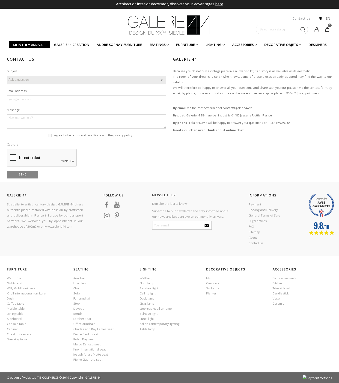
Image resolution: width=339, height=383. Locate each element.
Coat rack (212, 283)
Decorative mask (284, 278)
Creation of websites (21, 377)
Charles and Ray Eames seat (93, 329)
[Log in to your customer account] (316, 29)
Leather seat (82, 319)
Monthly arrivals (29, 44)
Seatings (157, 44)
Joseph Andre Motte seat (90, 354)
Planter (211, 293)
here (219, 3)
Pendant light (149, 288)
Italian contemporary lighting (159, 324)
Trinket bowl (281, 288)
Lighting (213, 44)
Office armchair (84, 324)
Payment (255, 204)
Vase (276, 298)
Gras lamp (147, 303)
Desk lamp (147, 298)
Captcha (12, 144)
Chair (77, 288)
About (253, 237)
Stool (76, 303)
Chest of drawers (19, 334)
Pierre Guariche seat (87, 359)
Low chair (79, 283)
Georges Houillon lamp (156, 308)
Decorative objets (281, 44)
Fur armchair (82, 298)
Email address (17, 91)
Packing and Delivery (263, 210)
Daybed (78, 308)
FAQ (251, 226)
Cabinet (12, 329)
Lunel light (147, 319)
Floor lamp (147, 283)
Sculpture (213, 288)
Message (13, 110)
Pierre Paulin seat (85, 334)
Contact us (256, 243)
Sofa (76, 293)
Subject (12, 71)
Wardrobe (14, 278)
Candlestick (281, 293)
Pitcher (277, 283)
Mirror (210, 278)
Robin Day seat (84, 339)
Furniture (185, 44)
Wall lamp (146, 278)
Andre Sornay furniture (119, 44)
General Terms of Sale (264, 215)
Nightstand (14, 283)
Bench (77, 314)
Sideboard (14, 319)
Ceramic (278, 303)
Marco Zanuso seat (87, 344)
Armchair (79, 278)
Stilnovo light (149, 314)
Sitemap (254, 232)
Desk (10, 298)
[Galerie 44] (169, 25)
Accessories (243, 44)
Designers (318, 44)
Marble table (16, 308)
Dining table (15, 314)
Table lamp (147, 329)
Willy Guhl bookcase (21, 288)
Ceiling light (147, 293)
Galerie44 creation (71, 44)
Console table (16, 324)
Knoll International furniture (26, 293)
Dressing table (17, 339)
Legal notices (258, 221)
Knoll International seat (89, 349)
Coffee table (15, 303)
